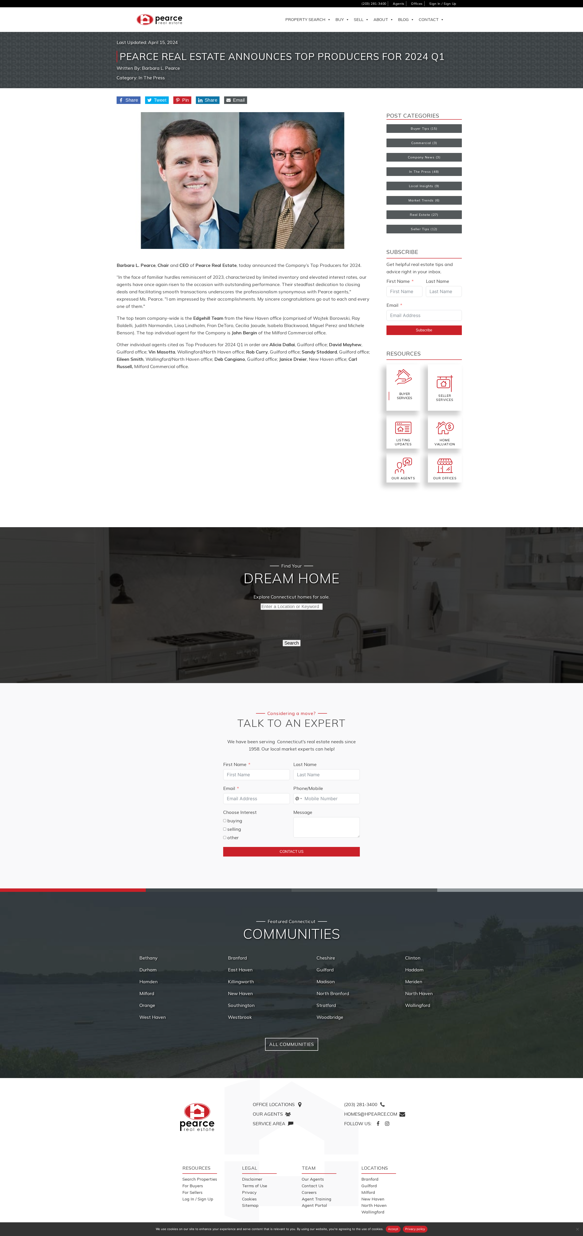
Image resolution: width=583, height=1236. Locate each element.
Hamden (148, 981)
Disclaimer (252, 1179)
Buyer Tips (420, 128)
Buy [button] (339, 19)
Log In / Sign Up (197, 1199)
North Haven (419, 993)
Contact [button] (429, 19)
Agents (398, 4)
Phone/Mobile (308, 788)
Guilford (325, 970)
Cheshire (326, 958)
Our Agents (313, 1179)
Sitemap (250, 1205)
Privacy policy (415, 1229)
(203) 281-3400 (373, 4)
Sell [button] (358, 19)
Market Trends (421, 200)
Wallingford (417, 1005)
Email (239, 100)
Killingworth (241, 981)
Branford (237, 958)
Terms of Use (254, 1185)
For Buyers (192, 1185)
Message (302, 812)
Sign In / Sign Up (442, 4)
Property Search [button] (305, 19)
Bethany (148, 958)
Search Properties (199, 1179)
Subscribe (424, 330)
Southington (241, 1005)
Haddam (414, 970)
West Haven (152, 1017)
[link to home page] (197, 1117)
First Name (398, 281)
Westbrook (240, 1017)
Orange (147, 1005)
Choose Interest (240, 812)
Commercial (421, 143)
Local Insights (421, 186)
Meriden (413, 981)
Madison (326, 981)
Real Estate (420, 215)
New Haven (240, 993)
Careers (309, 1192)
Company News (421, 157)
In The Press (151, 77)
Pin (185, 100)
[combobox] (298, 798)
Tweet (160, 100)
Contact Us (292, 852)
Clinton (412, 958)
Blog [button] (403, 19)
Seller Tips (420, 229)
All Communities (291, 1044)
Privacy (249, 1192)
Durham (148, 970)
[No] (577, 1229)
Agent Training (316, 1199)
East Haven (240, 970)
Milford (146, 993)
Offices (417, 4)
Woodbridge (330, 1017)
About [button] (380, 19)
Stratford (326, 1005)
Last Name (437, 281)
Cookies (249, 1199)
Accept (393, 1229)
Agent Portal (314, 1205)
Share (131, 100)
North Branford (333, 993)
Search (291, 642)
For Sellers (192, 1192)
